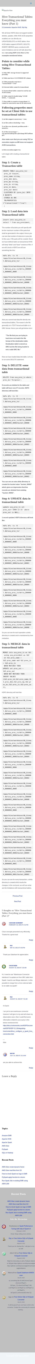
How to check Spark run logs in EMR (14, 1174)
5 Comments (6, 27)
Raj (10, 1238)
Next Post (17, 901)
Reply (31, 940)
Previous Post (17, 896)
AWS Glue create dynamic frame (13, 1167)
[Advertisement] (17, 1331)
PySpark (5, 1149)
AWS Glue (5, 1146)
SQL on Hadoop (7, 1153)
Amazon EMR (7, 1135)
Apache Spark (7, 1142)
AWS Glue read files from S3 (12, 1170)
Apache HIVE (16, 27)
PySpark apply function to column (13, 1177)
